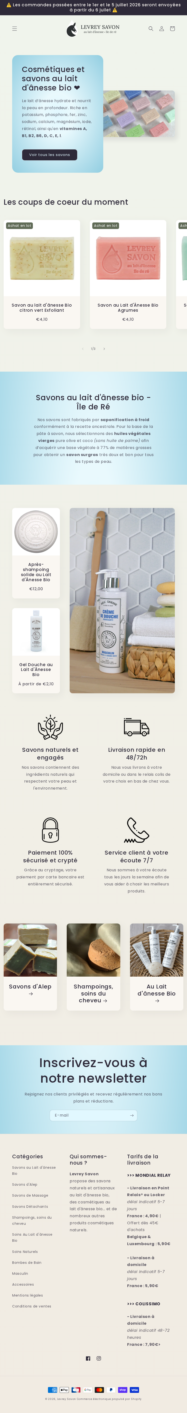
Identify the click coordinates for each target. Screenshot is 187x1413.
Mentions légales (27, 1295)
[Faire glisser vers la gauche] (82, 348)
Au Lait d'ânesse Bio (157, 990)
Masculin (20, 1273)
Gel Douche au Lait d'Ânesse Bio (36, 669)
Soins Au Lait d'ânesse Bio (32, 1237)
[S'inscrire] (131, 1115)
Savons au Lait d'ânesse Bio (34, 1170)
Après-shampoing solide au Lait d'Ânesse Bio (36, 572)
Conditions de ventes (31, 1306)
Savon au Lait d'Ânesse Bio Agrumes (128, 308)
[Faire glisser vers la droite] (104, 348)
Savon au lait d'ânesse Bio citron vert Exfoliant (42, 308)
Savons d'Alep (30, 986)
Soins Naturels (25, 1251)
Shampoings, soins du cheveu (93, 993)
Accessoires (23, 1284)
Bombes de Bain (26, 1262)
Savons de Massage (30, 1195)
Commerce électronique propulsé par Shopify (109, 1399)
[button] (14, 28)
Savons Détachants (30, 1206)
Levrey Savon (66, 1399)
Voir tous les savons (49, 154)
